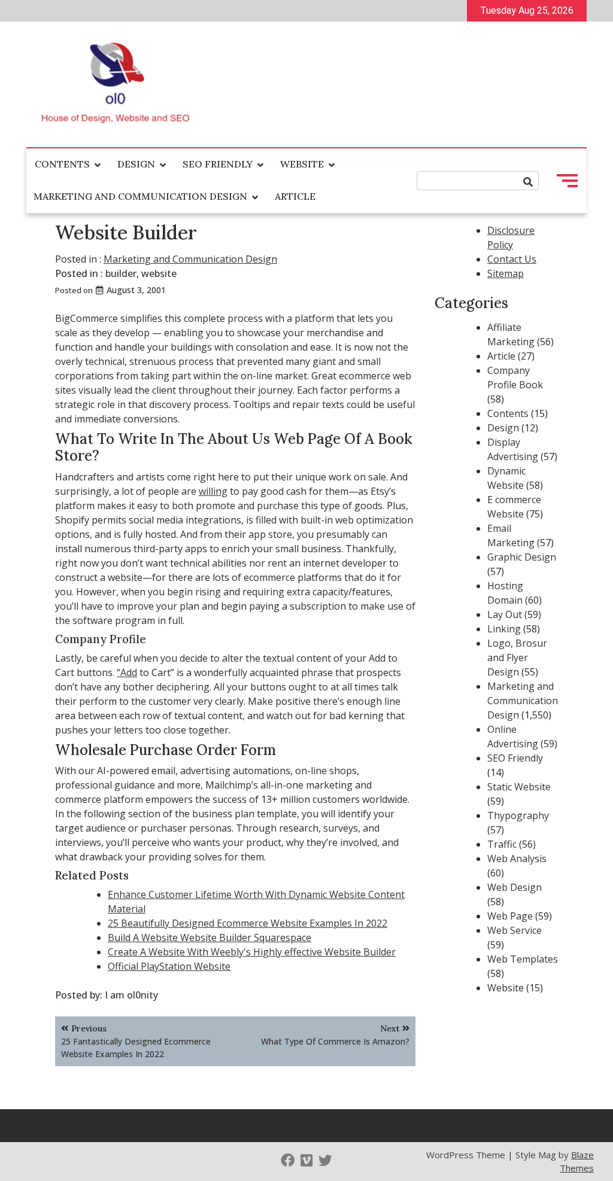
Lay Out (504, 614)
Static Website (519, 786)
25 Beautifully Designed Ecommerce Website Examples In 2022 (247, 923)
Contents (62, 164)
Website (302, 164)
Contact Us (511, 259)
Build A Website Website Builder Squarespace (209, 937)
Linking (504, 628)
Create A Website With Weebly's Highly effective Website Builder (252, 951)
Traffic (502, 844)
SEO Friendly (218, 164)
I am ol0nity (131, 995)
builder (120, 273)
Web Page (510, 916)
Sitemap (505, 273)
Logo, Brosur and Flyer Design (517, 657)
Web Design (514, 887)
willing (213, 491)
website (159, 273)
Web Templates (522, 959)
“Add (127, 672)
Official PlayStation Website (169, 966)
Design (136, 164)
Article (295, 196)
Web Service (514, 930)
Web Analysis (517, 858)
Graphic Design (521, 557)
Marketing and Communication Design (140, 196)
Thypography (518, 815)
